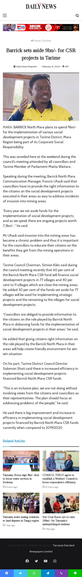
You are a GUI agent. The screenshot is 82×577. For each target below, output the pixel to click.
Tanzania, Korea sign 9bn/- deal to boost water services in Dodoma (21, 479)
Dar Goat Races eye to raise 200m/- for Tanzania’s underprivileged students (59, 521)
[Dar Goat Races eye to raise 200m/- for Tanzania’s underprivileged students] (61, 503)
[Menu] (5, 15)
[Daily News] (41, 6)
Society (47, 40)
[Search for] (77, 15)
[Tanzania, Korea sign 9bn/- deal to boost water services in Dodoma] (21, 461)
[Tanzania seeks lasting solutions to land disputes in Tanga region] (21, 503)
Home (37, 40)
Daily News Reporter (26, 66)
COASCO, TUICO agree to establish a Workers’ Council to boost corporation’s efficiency (60, 479)
